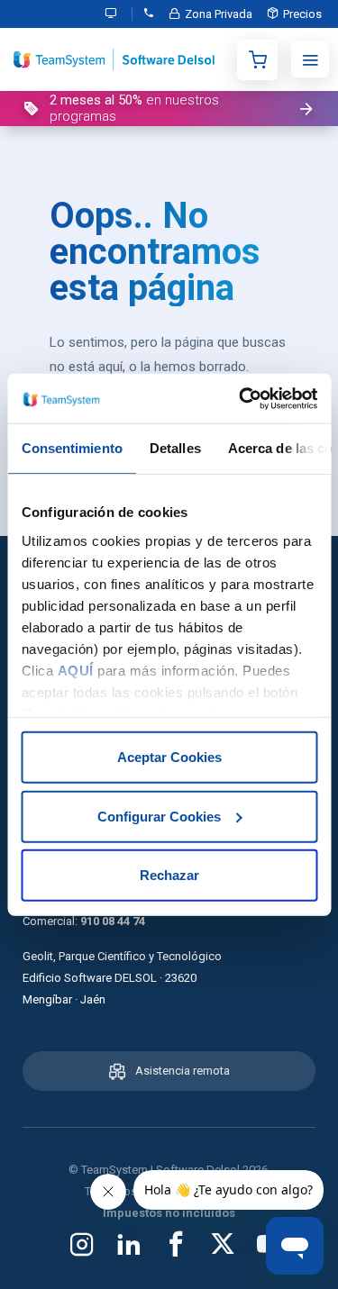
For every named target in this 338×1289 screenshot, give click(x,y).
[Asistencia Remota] (114, 14)
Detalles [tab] (174, 448)
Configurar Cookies (159, 815)
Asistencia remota (182, 1070)
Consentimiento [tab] (71, 448)
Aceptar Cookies (169, 757)
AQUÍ (75, 669)
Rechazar (169, 875)
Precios (302, 14)
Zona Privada (218, 14)
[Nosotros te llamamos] (148, 14)
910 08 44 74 (112, 921)
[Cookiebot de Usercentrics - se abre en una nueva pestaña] (240, 398)
